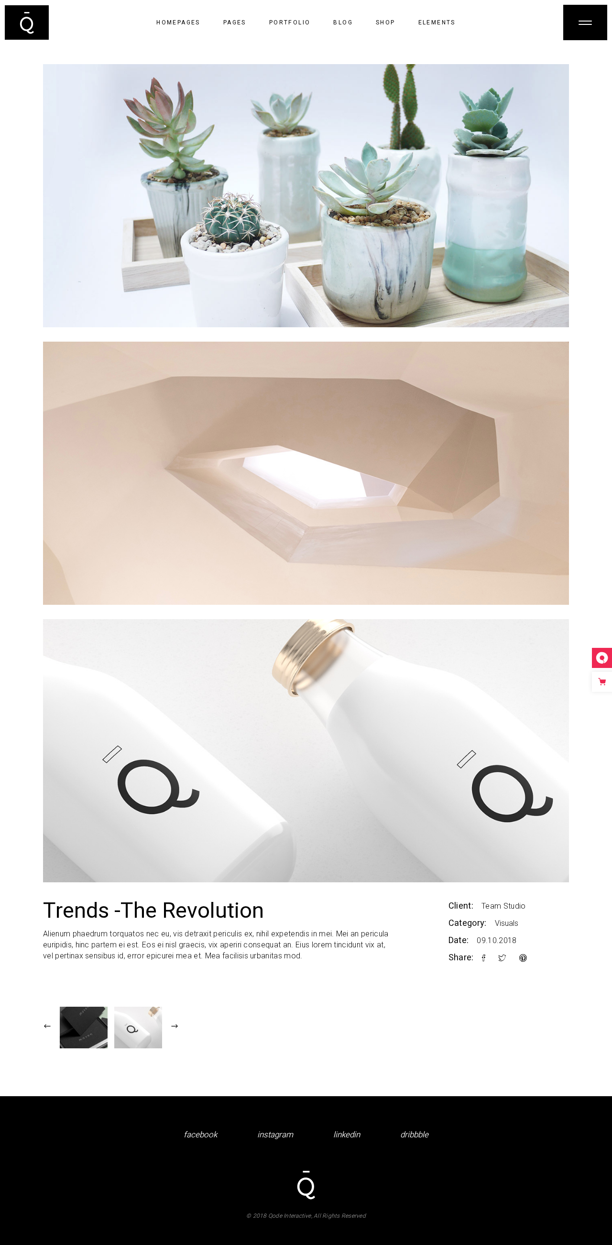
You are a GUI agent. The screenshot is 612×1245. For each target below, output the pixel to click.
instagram (275, 1135)
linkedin (346, 1135)
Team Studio (503, 906)
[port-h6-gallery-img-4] (306, 750)
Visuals (506, 923)
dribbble (414, 1135)
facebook (200, 1135)
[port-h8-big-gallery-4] (306, 195)
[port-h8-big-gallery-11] (306, 473)
